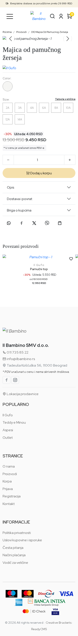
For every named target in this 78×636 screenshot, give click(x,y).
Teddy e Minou (14, 422)
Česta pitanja (13, 547)
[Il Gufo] (9, 67)
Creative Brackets (59, 623)
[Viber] (47, 223)
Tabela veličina (65, 99)
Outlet (8, 437)
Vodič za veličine (15, 562)
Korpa (7, 481)
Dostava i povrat (19, 199)
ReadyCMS (39, 629)
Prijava (8, 489)
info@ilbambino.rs (20, 359)
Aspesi (8, 430)
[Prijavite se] (61, 16)
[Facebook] (21, 223)
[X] (34, 223)
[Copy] (60, 223)
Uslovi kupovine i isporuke (22, 540)
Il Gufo (39, 265)
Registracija (12, 496)
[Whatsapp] (9, 223)
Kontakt (9, 503)
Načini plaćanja (14, 555)
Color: (7, 78)
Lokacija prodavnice (22, 394)
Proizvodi (21, 32)
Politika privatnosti (17, 532)
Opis (10, 187)
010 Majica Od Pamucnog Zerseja (49, 32)
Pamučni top (39, 269)
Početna (7, 32)
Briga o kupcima (19, 210)
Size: (39, 99)
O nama (9, 466)
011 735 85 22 (17, 352)
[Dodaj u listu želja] (71, 259)
